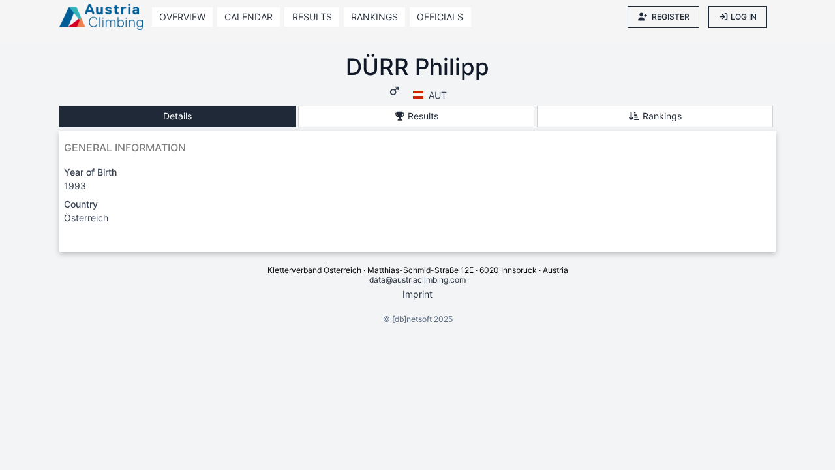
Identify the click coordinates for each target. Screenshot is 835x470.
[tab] (177, 116)
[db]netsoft (412, 319)
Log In (744, 17)
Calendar (248, 16)
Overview (182, 16)
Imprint (417, 294)
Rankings (374, 16)
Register (671, 17)
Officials (440, 16)
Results (312, 16)
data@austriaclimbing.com (417, 280)
